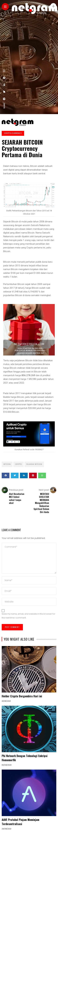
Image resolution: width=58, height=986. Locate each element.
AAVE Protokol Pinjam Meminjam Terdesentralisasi (20, 822)
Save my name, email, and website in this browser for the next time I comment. (28, 615)
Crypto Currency (13, 133)
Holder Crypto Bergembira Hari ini (22, 696)
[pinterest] (4, 78)
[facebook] (4, 99)
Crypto (18, 464)
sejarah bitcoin (34, 464)
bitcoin (7, 464)
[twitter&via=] (4, 92)
